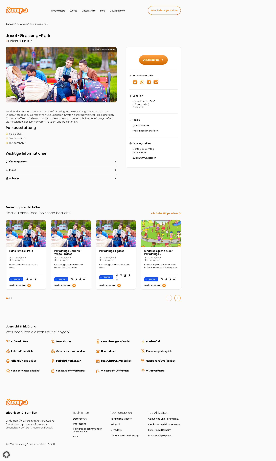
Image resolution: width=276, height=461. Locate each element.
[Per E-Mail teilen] (156, 83)
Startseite (10, 24)
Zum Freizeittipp (153, 60)
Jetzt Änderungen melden (164, 10)
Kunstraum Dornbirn (159, 430)
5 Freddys (116, 430)
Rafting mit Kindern (121, 418)
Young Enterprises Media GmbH (37, 444)
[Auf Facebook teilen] (135, 83)
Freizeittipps (22, 24)
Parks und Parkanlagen (20, 40)
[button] (7, 298)
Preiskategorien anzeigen (145, 130)
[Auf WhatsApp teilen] (142, 83)
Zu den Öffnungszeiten (144, 157)
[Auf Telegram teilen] (149, 83)
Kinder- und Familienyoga (125, 435)
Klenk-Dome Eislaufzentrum (164, 424)
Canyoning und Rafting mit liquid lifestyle (163, 418)
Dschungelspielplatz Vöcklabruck (159, 435)
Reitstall (115, 424)
